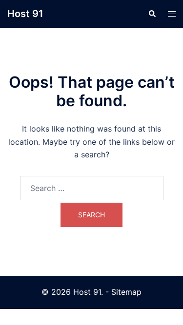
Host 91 (25, 13)
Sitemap (126, 292)
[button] (152, 14)
